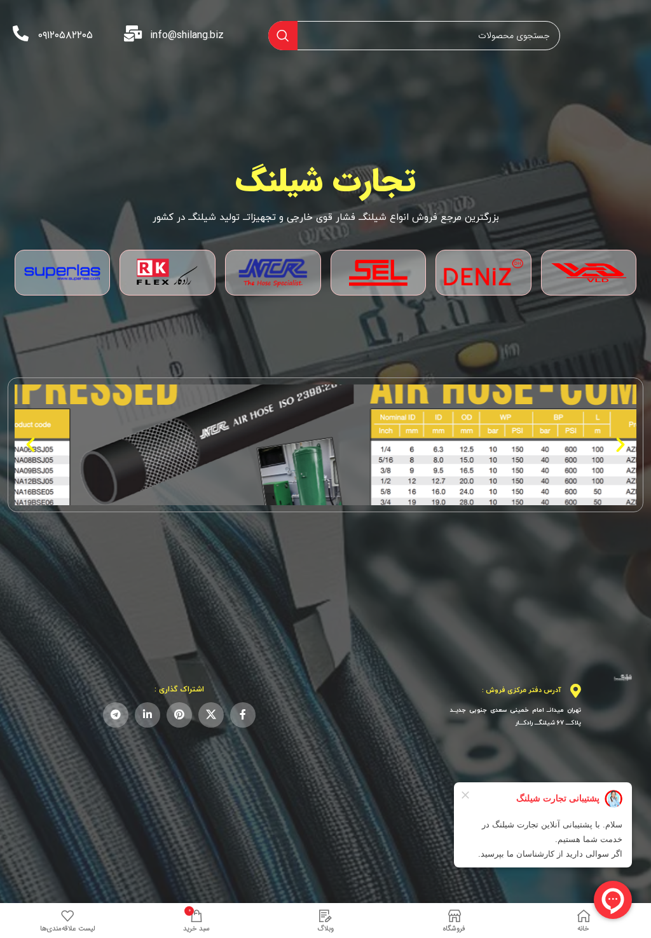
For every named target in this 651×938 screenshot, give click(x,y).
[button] (620, 444)
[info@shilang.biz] (132, 33)
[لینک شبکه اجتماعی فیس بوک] (243, 715)
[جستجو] (283, 35)
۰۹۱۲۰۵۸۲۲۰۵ (65, 36)
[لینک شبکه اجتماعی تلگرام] (115, 715)
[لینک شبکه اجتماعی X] (211, 715)
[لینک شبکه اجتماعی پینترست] (179, 715)
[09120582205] (21, 33)
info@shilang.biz (187, 36)
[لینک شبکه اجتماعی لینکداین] (147, 715)
